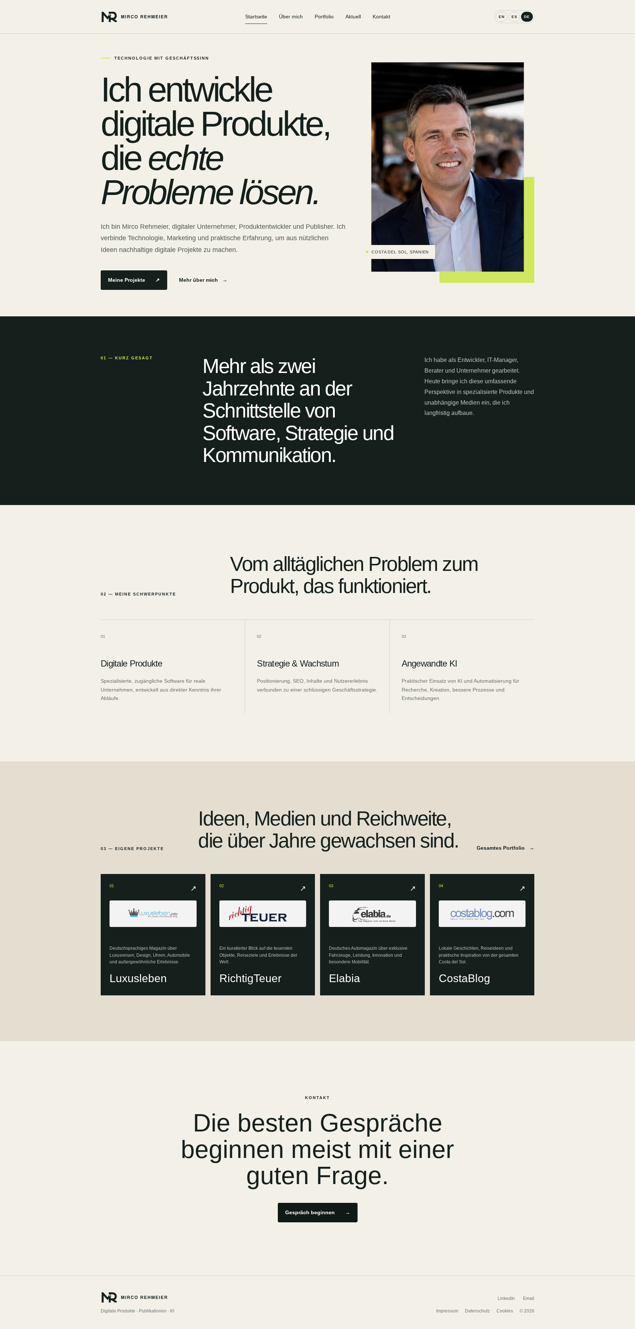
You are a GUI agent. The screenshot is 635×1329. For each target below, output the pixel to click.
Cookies (504, 1311)
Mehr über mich (203, 280)
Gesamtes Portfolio (505, 848)
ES (514, 17)
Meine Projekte (134, 280)
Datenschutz (477, 1311)
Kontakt (381, 16)
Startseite (256, 16)
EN (502, 17)
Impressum (447, 1311)
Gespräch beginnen (317, 1212)
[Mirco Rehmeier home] (173, 16)
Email (528, 1298)
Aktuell (353, 16)
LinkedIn (506, 1298)
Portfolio (324, 16)
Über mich (291, 16)
